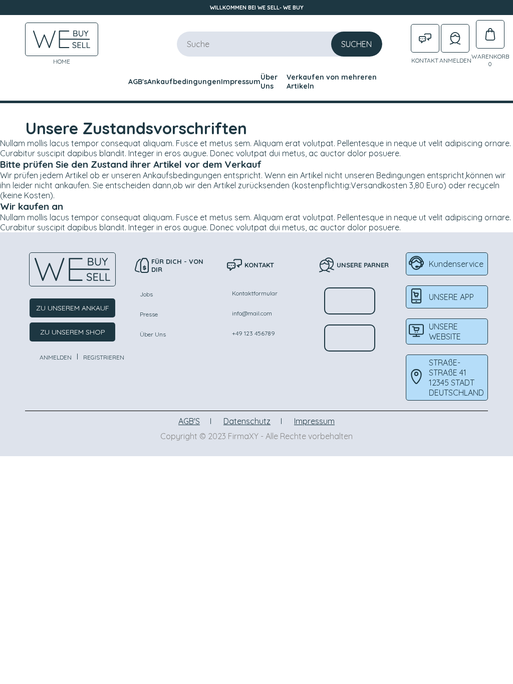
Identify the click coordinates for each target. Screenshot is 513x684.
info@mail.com (252, 313)
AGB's (137, 81)
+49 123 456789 (253, 333)
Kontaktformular (255, 293)
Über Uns (269, 82)
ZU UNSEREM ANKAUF (72, 307)
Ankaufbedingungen (184, 81)
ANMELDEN (56, 357)
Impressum (241, 81)
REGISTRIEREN (103, 357)
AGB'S (189, 421)
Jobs (146, 294)
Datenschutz (247, 421)
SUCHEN (356, 44)
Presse (149, 314)
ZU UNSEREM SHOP (72, 331)
